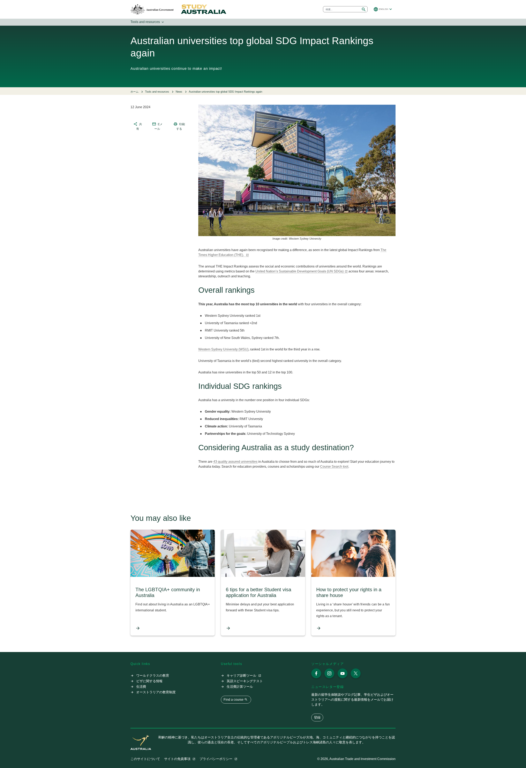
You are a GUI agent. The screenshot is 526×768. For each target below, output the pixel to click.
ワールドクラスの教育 (152, 675)
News (179, 91)
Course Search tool (334, 466)
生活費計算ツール (240, 686)
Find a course (236, 699)
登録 (317, 717)
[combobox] (341, 9)
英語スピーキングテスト (245, 681)
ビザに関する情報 (149, 681)
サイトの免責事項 (177, 759)
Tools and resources (147, 22)
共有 (137, 126)
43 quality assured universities (235, 461)
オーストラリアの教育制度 (156, 692)
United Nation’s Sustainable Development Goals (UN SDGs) (299, 271)
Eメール (157, 126)
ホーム (134, 91)
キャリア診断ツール (242, 675)
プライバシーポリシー (216, 759)
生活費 (141, 686)
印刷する (179, 126)
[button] (383, 9)
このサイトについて (145, 759)
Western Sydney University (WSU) (223, 349)
